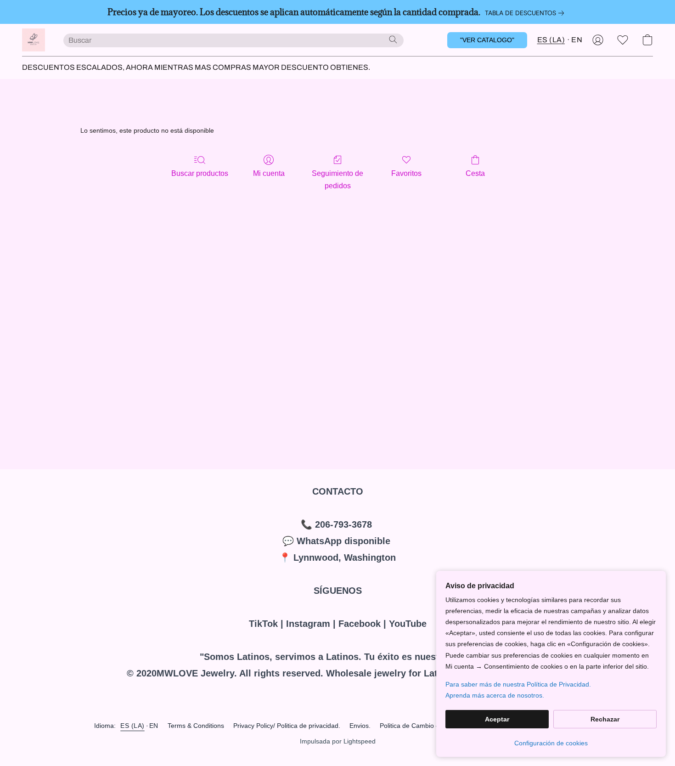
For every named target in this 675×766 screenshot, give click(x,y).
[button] (33, 39)
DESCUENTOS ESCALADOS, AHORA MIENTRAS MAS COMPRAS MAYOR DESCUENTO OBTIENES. (196, 67)
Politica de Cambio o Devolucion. (427, 725)
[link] (526, 12)
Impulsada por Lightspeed (338, 741)
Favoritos (406, 173)
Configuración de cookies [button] (551, 743)
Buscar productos (199, 173)
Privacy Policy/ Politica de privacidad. (286, 725)
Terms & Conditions (196, 725)
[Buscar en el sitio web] (393, 39)
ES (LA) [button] (551, 40)
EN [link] (153, 725)
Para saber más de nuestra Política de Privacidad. (518, 684)
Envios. (360, 725)
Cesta (475, 173)
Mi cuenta (269, 173)
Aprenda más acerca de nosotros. (494, 695)
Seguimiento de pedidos (337, 179)
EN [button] (576, 40)
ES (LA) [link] (132, 725)
